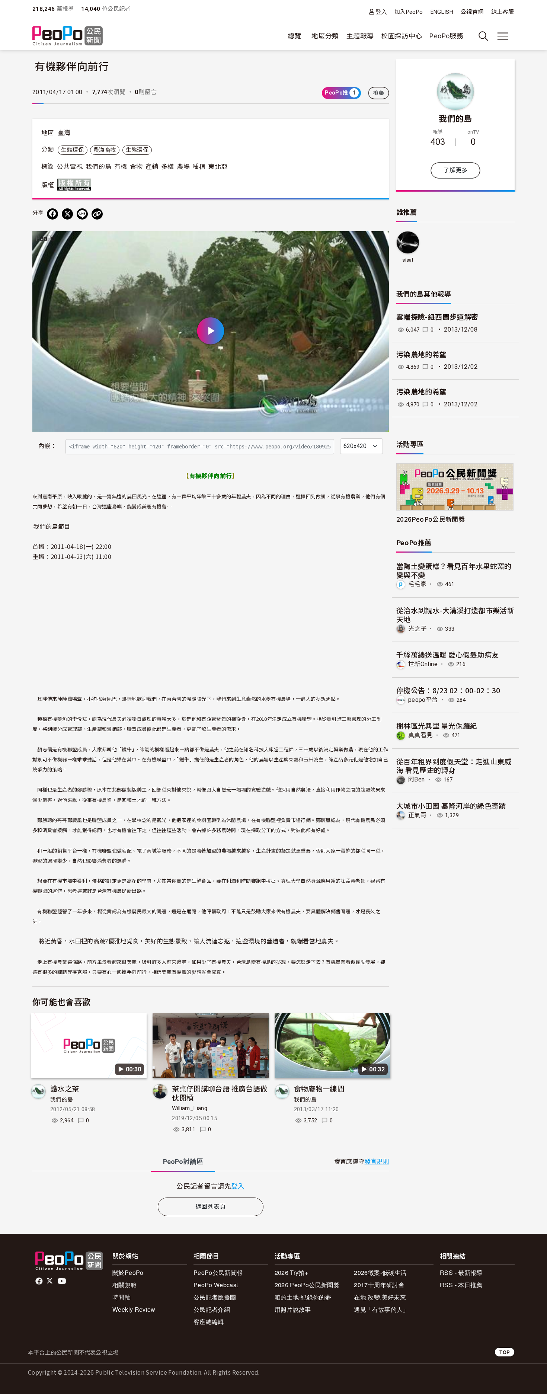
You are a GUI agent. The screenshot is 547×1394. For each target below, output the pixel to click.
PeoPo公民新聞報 (218, 1272)
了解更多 (455, 170)
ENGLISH (442, 12)
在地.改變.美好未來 (380, 1297)
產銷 (152, 166)
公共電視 (70, 166)
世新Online (423, 664)
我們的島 (98, 166)
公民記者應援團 (214, 1297)
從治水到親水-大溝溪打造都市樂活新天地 (455, 614)
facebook (39, 1281)
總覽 (294, 36)
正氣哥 (417, 815)
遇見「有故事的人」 (381, 1309)
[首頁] (67, 36)
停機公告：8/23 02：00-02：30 (448, 690)
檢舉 (378, 93)
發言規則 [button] (377, 1161)
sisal (407, 260)
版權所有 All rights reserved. (76, 185)
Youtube (62, 1281)
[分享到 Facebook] (52, 214)
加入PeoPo (408, 12)
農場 (183, 166)
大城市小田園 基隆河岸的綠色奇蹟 (451, 805)
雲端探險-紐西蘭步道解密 (437, 317)
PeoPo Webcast (215, 1285)
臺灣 (64, 133)
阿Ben (416, 779)
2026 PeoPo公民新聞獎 (307, 1285)
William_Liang (189, 1108)
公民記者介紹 (211, 1309)
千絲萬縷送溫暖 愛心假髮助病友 (447, 654)
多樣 (167, 166)
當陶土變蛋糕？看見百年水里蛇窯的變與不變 (454, 570)
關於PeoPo (128, 1272)
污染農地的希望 (421, 355)
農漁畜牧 (104, 150)
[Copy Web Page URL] (97, 214)
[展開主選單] (502, 36)
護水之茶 (64, 1088)
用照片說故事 (293, 1309)
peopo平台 (423, 699)
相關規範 (124, 1285)
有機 (120, 166)
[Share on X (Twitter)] (67, 214)
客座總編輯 (208, 1321)
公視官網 (472, 12)
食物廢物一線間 (319, 1088)
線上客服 (502, 12)
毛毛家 (417, 584)
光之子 (417, 628)
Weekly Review (134, 1309)
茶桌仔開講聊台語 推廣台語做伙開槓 (219, 1092)
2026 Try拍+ (291, 1272)
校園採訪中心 (401, 36)
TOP (504, 1352)
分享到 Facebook (378, 241)
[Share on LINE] (82, 214)
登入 (381, 12)
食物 (136, 166)
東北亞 (217, 166)
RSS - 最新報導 (461, 1272)
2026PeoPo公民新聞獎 (430, 519)
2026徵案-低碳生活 (380, 1272)
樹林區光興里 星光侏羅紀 (436, 725)
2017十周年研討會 (379, 1285)
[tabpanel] (210, 1186)
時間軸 (121, 1297)
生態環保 (72, 150)
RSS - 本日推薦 (461, 1285)
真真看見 (420, 735)
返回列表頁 (210, 1206)
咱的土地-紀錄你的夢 (303, 1297)
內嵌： (47, 446)
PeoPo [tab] (183, 1162)
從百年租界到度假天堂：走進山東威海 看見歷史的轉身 (454, 765)
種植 (198, 166)
